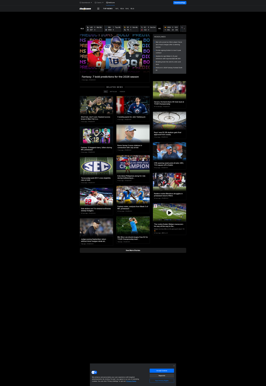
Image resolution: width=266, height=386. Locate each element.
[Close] (174, 365)
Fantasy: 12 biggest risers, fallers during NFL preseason (96, 148)
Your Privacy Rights (162, 380)
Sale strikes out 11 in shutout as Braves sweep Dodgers (96, 210)
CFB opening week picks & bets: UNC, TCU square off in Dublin (169, 164)
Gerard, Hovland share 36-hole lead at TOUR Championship (169, 103)
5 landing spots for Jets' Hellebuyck (131, 117)
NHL (127, 8)
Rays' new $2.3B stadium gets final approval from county (167, 133)
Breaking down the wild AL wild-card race (168, 63)
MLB (132, 8)
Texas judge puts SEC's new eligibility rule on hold (96, 179)
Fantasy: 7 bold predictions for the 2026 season (110, 76)
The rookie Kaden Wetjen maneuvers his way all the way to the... (168, 225)
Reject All (162, 375)
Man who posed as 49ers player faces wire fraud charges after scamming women (169, 44)
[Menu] (98, 9)
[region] (133, 374)
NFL (117, 8)
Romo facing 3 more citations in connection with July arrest (129, 146)
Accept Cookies (161, 370)
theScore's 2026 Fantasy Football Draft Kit (169, 69)
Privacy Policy (131, 381)
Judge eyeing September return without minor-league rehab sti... (93, 240)
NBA (122, 8)
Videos (122, 91)
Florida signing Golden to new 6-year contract (168, 51)
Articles (113, 91)
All (105, 91)
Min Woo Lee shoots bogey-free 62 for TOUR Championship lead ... (132, 238)
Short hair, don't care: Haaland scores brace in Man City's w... (95, 118)
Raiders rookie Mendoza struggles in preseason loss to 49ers (168, 195)
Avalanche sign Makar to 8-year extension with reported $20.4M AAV (168, 57)
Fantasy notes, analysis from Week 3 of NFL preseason (132, 207)
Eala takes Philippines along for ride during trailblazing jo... (131, 177)
